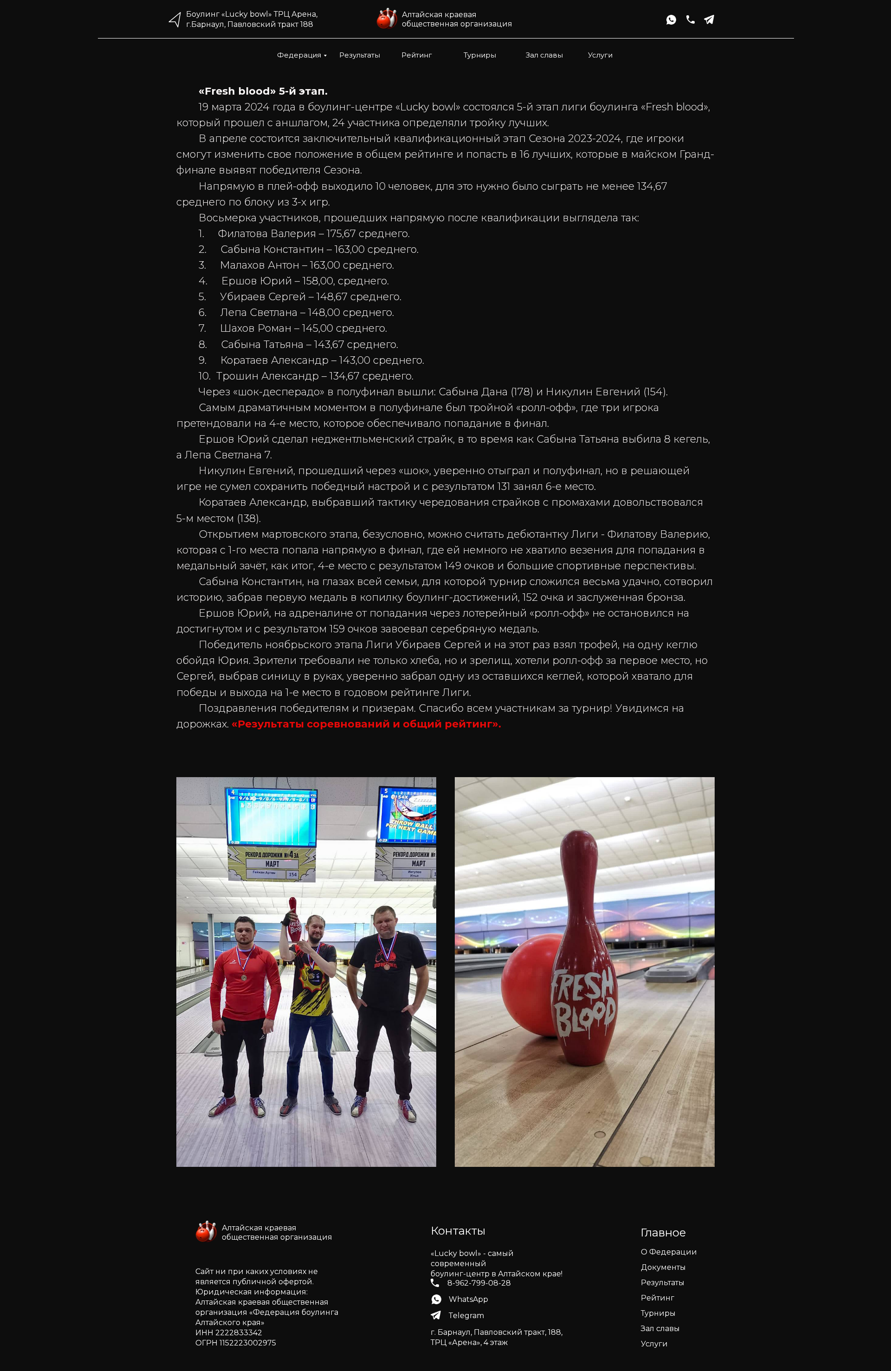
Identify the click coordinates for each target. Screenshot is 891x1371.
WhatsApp (468, 1299)
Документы (663, 1267)
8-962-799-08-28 (479, 1283)
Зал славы (544, 55)
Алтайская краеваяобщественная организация (457, 19)
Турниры (480, 55)
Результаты (359, 55)
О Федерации (669, 1252)
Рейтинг (416, 55)
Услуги (600, 55)
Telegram (466, 1315)
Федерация (299, 55)
